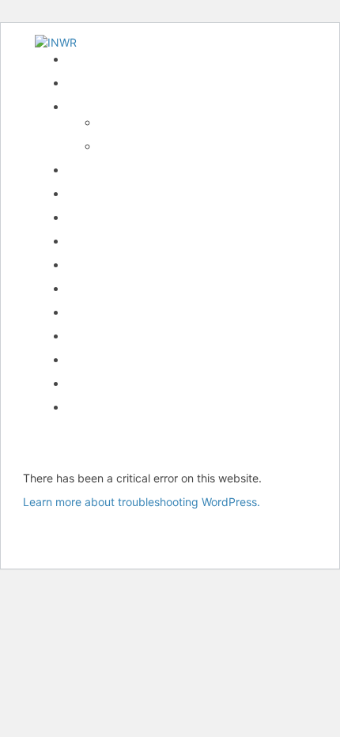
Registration (97, 288)
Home (81, 59)
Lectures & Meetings (119, 217)
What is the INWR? (114, 106)
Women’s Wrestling (114, 264)
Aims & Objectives (144, 146)
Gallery (84, 359)
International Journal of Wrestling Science (173, 193)
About (113, 122)
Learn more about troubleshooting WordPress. (141, 501)
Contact (87, 383)
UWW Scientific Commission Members (164, 407)
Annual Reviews (106, 241)
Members (90, 312)
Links (79, 335)
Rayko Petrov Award (119, 169)
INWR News (97, 82)
